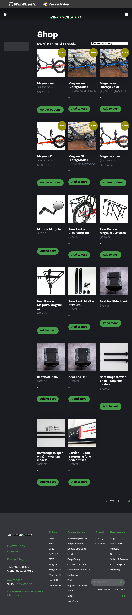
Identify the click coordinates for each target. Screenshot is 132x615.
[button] (127, 15)
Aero (51, 538)
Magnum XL (55, 575)
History (99, 538)
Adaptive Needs (75, 544)
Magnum (53, 565)
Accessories (76, 532)
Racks (70, 580)
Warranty (115, 570)
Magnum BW (55, 570)
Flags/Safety (73, 559)
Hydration (72, 575)
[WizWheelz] (22, 4)
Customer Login (16, 546)
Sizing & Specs (118, 565)
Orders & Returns (119, 559)
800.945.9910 (24, 584)
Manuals (114, 549)
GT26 (51, 559)
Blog (112, 538)
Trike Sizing (73, 601)
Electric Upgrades (76, 549)
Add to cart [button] (79, 108)
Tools (70, 596)
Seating (71, 591)
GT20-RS (53, 554)
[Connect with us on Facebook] (123, 596)
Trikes (53, 532)
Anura (52, 544)
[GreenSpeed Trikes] (66, 17)
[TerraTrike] (55, 4)
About (99, 532)
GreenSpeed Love (76, 565)
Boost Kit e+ (55, 580)
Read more (110, 323)
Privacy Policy (15, 559)
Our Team (100, 544)
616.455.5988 (14, 580)
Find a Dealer (116, 544)
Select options (50, 109)
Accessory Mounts (77, 538)
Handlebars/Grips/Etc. (78, 570)
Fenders (71, 554)
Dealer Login (14, 551)
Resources (117, 532)
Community (116, 554)
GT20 (51, 549)
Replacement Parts (77, 585)
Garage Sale (55, 585)
